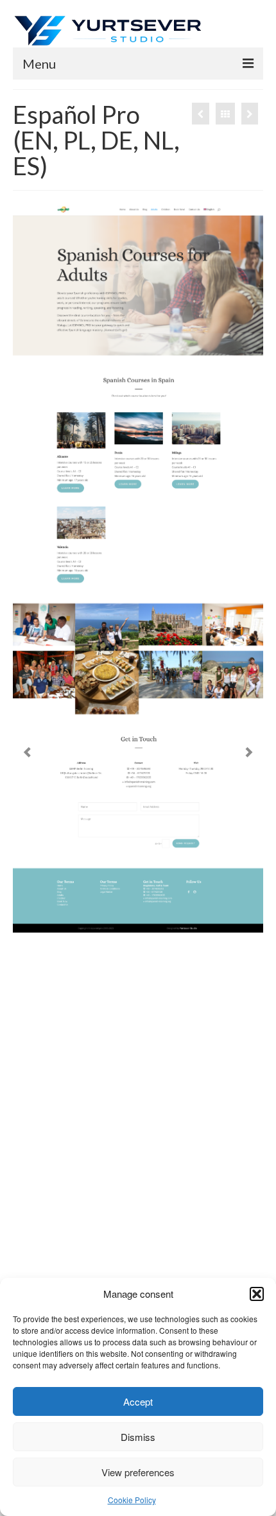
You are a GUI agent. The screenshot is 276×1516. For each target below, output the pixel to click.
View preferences (138, 1472)
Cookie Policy (132, 1499)
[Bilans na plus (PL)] (200, 114)
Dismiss (138, 1436)
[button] (256, 1294)
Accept (138, 1401)
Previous (27, 752)
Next (248, 752)
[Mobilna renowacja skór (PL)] (249, 114)
